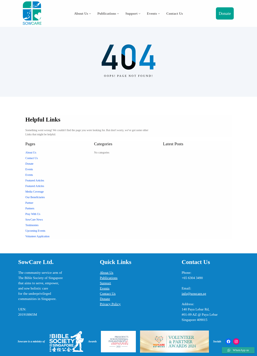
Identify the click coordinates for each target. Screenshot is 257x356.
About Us (30, 152)
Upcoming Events (35, 230)
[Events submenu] (159, 13)
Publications (108, 278)
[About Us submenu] (90, 13)
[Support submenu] (139, 13)
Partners (29, 208)
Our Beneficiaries (35, 197)
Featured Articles (34, 180)
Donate (225, 13)
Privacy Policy (110, 304)
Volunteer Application (37, 236)
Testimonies (31, 225)
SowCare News (34, 219)
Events (29, 169)
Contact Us (31, 158)
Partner (29, 202)
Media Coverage (34, 191)
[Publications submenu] (118, 13)
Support (105, 283)
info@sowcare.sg (194, 293)
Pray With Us (32, 213)
